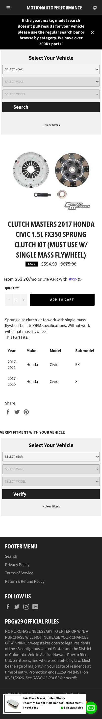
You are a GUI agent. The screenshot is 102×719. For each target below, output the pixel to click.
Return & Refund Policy (25, 581)
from (44, 698)
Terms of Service (19, 573)
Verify (19, 494)
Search (20, 107)
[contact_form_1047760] (91, 708)
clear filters (51, 125)
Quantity (12, 288)
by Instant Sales (73, 707)
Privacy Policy (17, 565)
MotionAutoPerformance (51, 7)
